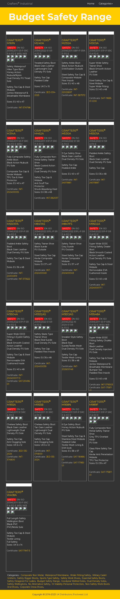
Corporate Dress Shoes (31, 587)
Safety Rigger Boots (27, 578)
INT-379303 (107, 384)
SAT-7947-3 (24, 550)
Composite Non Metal (32, 575)
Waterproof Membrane (57, 575)
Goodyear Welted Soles (73, 581)
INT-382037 (52, 198)
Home (90, 3)
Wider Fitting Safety (80, 575)
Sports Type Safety (49, 578)
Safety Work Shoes (70, 578)
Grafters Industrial (20, 3)
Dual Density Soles (96, 581)
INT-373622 (24, 279)
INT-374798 (25, 107)
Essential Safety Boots (93, 578)
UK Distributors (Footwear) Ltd (72, 594)
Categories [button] (105, 3)
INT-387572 (79, 95)
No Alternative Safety (39, 584)
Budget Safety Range (48, 581)
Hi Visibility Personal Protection (68, 584)
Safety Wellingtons (17, 584)
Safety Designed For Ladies (21, 581)
